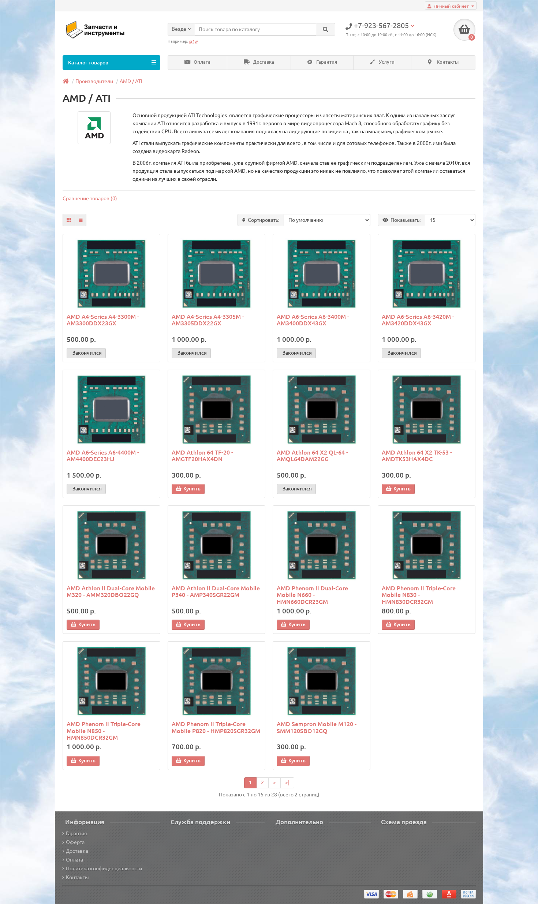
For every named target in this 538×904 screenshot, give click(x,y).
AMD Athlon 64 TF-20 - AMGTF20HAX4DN (202, 455)
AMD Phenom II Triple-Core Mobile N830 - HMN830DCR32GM (419, 595)
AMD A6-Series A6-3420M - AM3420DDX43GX (418, 319)
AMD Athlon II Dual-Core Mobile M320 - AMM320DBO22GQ (111, 591)
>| (287, 782)
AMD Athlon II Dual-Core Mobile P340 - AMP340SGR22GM (216, 591)
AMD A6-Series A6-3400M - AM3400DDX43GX (313, 319)
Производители (94, 81)
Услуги (386, 62)
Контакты (447, 62)
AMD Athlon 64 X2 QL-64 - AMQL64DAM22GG (312, 455)
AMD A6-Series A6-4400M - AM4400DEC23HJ (103, 455)
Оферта (75, 842)
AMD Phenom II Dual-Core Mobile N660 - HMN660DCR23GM (312, 595)
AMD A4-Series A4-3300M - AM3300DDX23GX (103, 319)
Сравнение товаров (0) (90, 198)
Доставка (263, 62)
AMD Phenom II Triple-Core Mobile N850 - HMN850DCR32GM (104, 730)
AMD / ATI (131, 81)
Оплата (201, 62)
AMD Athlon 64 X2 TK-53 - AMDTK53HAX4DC (417, 455)
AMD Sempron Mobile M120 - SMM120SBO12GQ (316, 727)
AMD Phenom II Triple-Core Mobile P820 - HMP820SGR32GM (216, 727)
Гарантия (326, 62)
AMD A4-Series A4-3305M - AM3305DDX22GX (208, 319)
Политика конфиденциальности (104, 868)
